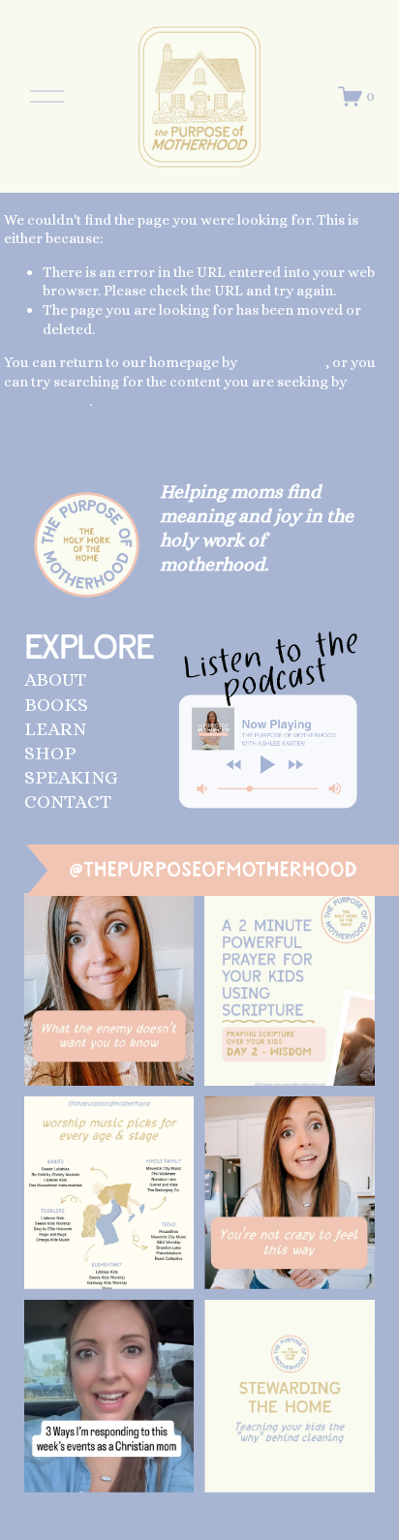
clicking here (282, 362)
